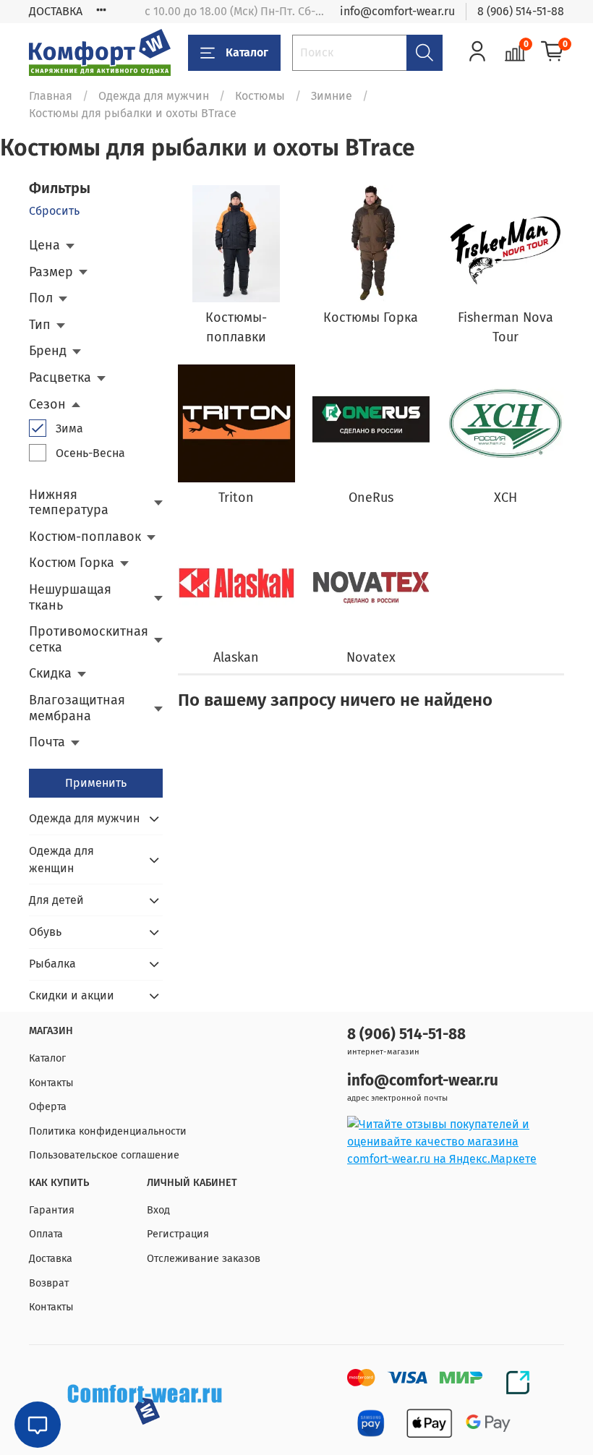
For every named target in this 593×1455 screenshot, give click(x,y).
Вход (158, 1210)
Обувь (45, 932)
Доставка (50, 1259)
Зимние (331, 96)
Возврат (49, 1283)
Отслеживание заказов (203, 1259)
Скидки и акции (71, 995)
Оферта (48, 1107)
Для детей (56, 900)
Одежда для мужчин (153, 96)
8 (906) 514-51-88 (520, 11)
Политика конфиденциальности (108, 1131)
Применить (96, 783)
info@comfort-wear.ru (397, 11)
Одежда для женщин (61, 859)
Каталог (247, 52)
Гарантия (51, 1210)
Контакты (51, 1083)
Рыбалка (52, 963)
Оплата (46, 1234)
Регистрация (178, 1234)
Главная (50, 96)
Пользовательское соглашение (104, 1155)
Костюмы (260, 96)
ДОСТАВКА (55, 11)
